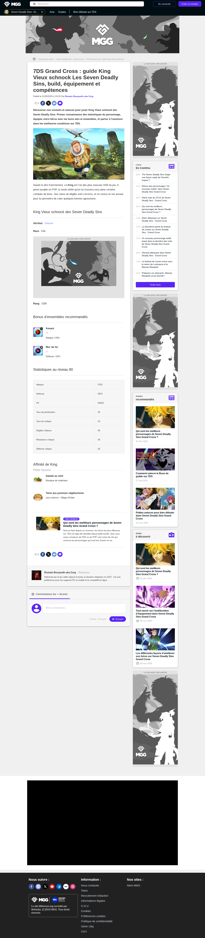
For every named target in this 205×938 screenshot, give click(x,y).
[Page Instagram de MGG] (72, 886)
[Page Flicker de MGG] (66, 886)
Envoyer (119, 619)
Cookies (86, 911)
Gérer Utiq (87, 926)
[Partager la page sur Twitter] (48, 103)
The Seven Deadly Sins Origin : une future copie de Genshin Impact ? (157, 177)
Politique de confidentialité (96, 921)
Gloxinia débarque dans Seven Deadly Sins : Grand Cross (156, 254)
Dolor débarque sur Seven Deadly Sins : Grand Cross (154, 219)
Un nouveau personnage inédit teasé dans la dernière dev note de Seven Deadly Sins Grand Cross (157, 242)
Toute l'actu (155, 284)
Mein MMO (133, 885)
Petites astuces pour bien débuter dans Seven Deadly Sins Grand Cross (155, 515)
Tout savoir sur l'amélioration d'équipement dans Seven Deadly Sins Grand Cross (155, 613)
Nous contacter (90, 885)
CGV (84, 931)
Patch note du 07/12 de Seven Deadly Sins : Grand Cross (156, 199)
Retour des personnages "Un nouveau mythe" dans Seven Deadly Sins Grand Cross (155, 189)
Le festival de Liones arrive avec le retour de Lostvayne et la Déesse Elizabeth (157, 264)
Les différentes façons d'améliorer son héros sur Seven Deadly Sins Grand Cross (155, 656)
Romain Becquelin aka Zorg (79, 96)
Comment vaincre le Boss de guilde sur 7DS (152, 475)
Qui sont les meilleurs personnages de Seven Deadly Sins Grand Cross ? (92, 524)
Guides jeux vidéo (46, 59)
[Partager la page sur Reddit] (54, 103)
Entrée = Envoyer (98, 619)
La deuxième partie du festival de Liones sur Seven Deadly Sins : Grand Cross (156, 229)
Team (84, 890)
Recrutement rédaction (94, 895)
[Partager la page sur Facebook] (42, 103)
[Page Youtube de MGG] (52, 886)
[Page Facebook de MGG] (31, 886)
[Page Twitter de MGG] (45, 886)
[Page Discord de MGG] (38, 886)
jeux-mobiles (72, 519)
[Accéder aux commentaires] (60, 103)
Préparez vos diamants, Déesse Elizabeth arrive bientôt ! (157, 274)
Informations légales (93, 900)
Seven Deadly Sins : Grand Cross (70, 59)
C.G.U (85, 905)
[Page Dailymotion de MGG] (59, 886)
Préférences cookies (93, 916)
